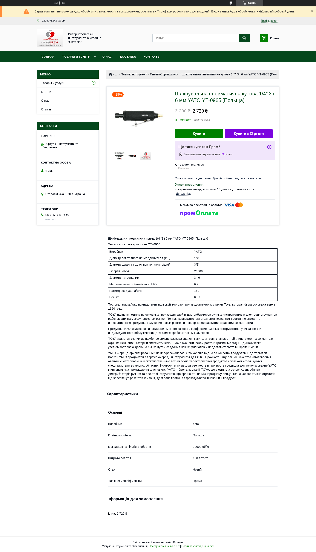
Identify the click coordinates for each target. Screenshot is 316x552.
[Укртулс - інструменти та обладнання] (50, 45)
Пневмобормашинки (164, 74)
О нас (107, 56)
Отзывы (46, 109)
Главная (47, 56)
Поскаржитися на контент (164, 546)
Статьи (46, 91)
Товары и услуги (76, 56)
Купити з (241, 134)
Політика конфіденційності (197, 546)
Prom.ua (178, 542)
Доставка (128, 56)
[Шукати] (244, 38)
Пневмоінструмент (134, 74)
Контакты (152, 56)
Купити (199, 134)
